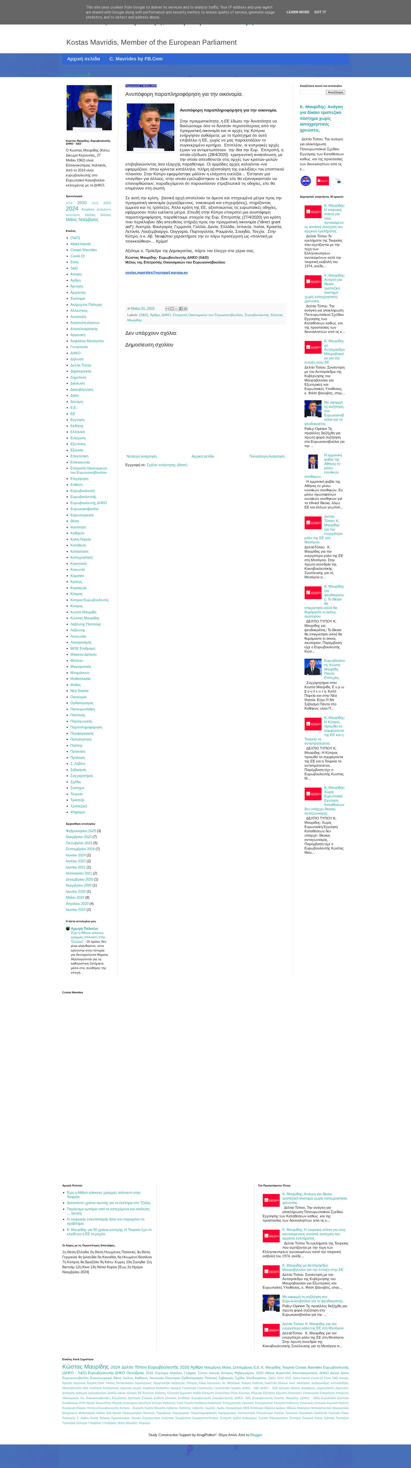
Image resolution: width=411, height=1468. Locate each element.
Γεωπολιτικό (222, 1388)
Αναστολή (78, 317)
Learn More (298, 12)
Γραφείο (235, 1388)
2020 (82, 202)
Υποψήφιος (109, 1423)
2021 (95, 203)
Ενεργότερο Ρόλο (226, 1393)
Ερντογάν (134, 1398)
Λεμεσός (210, 1408)
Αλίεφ (202, 1383)
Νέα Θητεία (79, 691)
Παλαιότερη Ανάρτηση (266, 456)
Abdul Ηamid (80, 244)
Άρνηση (76, 286)
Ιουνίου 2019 (76, 909)
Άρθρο (155, 315)
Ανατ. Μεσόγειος (299, 1383)
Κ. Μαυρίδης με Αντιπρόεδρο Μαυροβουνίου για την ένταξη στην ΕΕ (324, 351)
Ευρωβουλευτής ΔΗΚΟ (88, 503)
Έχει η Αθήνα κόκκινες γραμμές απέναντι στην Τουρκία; (88, 937)
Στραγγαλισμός (120, 1418)
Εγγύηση (77, 420)
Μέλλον (76, 660)
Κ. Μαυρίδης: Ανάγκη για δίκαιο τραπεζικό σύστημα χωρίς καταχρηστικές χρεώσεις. (321, 118)
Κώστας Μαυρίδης (84, 618)
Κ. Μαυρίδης (271, 1367)
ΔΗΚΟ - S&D (250, 1388)
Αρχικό (137, 1388)
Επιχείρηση (79, 479)
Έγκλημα (77, 298)
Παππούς (77, 715)
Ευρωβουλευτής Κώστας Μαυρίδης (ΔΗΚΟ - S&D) (286, 1398)
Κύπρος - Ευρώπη (132, 1408)
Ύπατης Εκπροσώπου (119, 1383)
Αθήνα (269, 1373)
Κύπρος (76, 606)
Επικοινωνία (80, 462)
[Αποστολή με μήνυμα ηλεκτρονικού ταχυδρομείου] (167, 308)
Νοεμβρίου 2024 (79, 837)
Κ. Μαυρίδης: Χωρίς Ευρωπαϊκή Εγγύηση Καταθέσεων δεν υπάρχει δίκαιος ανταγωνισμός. (324, 800)
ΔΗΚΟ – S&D (269, 1388)
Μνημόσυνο (79, 673)
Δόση (74, 395)
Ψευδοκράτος (256, 1378)
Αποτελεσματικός (84, 329)
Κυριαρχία (78, 588)
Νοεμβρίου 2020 (79, 885)
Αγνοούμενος (143, 1383)
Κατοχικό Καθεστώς (286, 1403)
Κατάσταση (79, 551)
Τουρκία (76, 794)
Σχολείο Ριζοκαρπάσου (273, 1418)
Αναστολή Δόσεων (85, 323)
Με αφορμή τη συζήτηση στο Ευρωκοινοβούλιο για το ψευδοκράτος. (324, 413)
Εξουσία (76, 450)
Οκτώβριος (135, 1373)
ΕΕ (72, 414)
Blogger (256, 1435)
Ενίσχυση (77, 438)
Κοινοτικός (78, 563)
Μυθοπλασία (80, 679)
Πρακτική (77, 751)
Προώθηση (305, 1413)
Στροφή (136, 1418)
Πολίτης (76, 745)
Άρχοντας (78, 292)
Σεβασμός (78, 770)
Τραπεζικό (78, 806)
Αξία (85, 1388)
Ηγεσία (90, 1403)
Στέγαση (105, 1418)
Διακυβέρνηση (81, 389)
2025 (149, 1373)
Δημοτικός (78, 377)
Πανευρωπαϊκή (82, 709)
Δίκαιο (334, 1373)
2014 (69, 203)
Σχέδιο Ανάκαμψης (245, 1418)
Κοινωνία (77, 569)
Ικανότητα (78, 527)
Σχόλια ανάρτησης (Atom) (167, 465)
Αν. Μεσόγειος (231, 1383)
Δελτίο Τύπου (80, 365)
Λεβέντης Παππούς (85, 624)
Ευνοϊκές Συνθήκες (177, 1398)
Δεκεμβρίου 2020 (79, 879)
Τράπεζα (77, 800)
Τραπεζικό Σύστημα (74, 1423)
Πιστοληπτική (80, 739)
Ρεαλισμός (69, 1418)
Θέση (74, 521)
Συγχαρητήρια (81, 776)
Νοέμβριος (88, 219)
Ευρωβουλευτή (82, 491)
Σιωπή (94, 1418)
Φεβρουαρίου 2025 (81, 831)
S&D (74, 268)
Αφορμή (176, 1388)
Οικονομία (78, 697)
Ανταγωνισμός (320, 1383)
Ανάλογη (257, 1383)
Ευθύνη (76, 485)
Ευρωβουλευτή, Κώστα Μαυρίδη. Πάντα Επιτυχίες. (334, 669)
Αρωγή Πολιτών (84, 929)
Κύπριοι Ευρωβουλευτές (89, 600)
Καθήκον (77, 533)
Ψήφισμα (77, 812)
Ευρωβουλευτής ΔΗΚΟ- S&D (231, 1398)
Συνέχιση (225, 1418)
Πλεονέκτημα (264, 1413)
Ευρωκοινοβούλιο (84, 509)
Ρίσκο (345, 1413)
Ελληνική (77, 432)
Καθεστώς (169, 1403)
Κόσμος (76, 594)
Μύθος (75, 685)
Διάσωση (77, 383)
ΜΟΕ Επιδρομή (82, 648)
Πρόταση (77, 758)
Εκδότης (76, 426)
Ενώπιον (244, 1393)
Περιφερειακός (82, 733)
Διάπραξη (68, 1393)
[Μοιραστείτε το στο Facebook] (181, 308)
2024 (72, 208)
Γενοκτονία (79, 347)
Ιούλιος (90, 215)
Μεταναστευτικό (321, 1408)
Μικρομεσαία (80, 666)
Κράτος (76, 582)
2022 (107, 203)
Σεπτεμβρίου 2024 (80, 849)
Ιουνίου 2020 (76, 891)
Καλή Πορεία (80, 539)
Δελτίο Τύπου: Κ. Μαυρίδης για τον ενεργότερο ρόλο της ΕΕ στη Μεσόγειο (312, 1326)
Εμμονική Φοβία (190, 1393)
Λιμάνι (220, 1408)
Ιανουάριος (73, 215)
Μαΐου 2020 (75, 897)
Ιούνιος (105, 215)
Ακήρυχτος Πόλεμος (86, 304)
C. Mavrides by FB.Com (136, 58)
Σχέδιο (75, 782)
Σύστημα (77, 788)
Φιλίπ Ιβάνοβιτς (128, 1423)
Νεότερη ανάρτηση (142, 456)
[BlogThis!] (172, 308)
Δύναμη (76, 402)
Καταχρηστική (81, 557)
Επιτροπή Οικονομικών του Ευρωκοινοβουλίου (208, 315)
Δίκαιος (295, 1388)
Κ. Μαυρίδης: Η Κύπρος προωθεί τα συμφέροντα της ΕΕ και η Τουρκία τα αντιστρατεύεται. (324, 730)
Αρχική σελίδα (83, 58)
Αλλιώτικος (79, 310)
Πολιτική (211, 1378)
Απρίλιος (87, 209)
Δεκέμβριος (104, 209)
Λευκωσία (78, 636)
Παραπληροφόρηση (86, 727)
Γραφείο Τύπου (195, 1373)
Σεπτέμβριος (243, 1367)
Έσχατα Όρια (95, 1383)
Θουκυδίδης (103, 1403)
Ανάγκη (246, 1383)
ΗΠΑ (82, 1403)
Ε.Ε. (73, 407)
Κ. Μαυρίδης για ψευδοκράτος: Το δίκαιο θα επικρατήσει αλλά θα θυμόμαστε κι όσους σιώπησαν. (324, 601)
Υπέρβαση (94, 1423)
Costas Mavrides (83, 250)
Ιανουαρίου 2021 (79, 873)
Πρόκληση (320, 1413)
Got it (320, 12)
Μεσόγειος (303, 1408)
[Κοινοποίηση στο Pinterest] (185, 308)
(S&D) (143, 315)
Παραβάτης (163, 1413)
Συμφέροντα (183, 1418)
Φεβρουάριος (244, 1373)
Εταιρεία (147, 1398)
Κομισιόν (77, 576)
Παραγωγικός (81, 721)
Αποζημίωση (111, 1388)
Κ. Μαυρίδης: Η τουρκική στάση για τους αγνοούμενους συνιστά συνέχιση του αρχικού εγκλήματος (324, 218)
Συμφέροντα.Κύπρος (205, 1418)
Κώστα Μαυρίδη (83, 612)
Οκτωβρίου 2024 (79, 843)
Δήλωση (76, 359)
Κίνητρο (157, 1403)
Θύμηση (117, 1403)
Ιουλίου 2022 (76, 861)
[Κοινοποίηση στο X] (176, 308)
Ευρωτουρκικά (82, 515)
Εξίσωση (256, 1393)
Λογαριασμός (81, 642)
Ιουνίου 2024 (76, 855)
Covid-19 (77, 256)
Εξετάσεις (78, 444)
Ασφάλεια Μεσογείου (87, 341)
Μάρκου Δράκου (83, 654)
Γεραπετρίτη (205, 1388)
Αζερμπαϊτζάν (161, 1383)
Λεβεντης (77, 630)
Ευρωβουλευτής (257, 315)
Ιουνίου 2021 (76, 867)
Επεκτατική (79, 456)
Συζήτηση (167, 1418)
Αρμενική (77, 335)
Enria (74, 262)
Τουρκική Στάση (312, 1418)
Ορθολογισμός (81, 703)
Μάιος (71, 219)
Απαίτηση (95, 1388)
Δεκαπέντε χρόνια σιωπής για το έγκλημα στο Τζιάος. (109, 1203)
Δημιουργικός (81, 371)
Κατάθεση (78, 545)
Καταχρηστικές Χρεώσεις (238, 1403)
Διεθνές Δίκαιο (117, 1393)
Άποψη (76, 274)
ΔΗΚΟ (166, 315)
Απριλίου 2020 (77, 904)
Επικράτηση (327, 1393)
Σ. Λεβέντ (77, 763)
